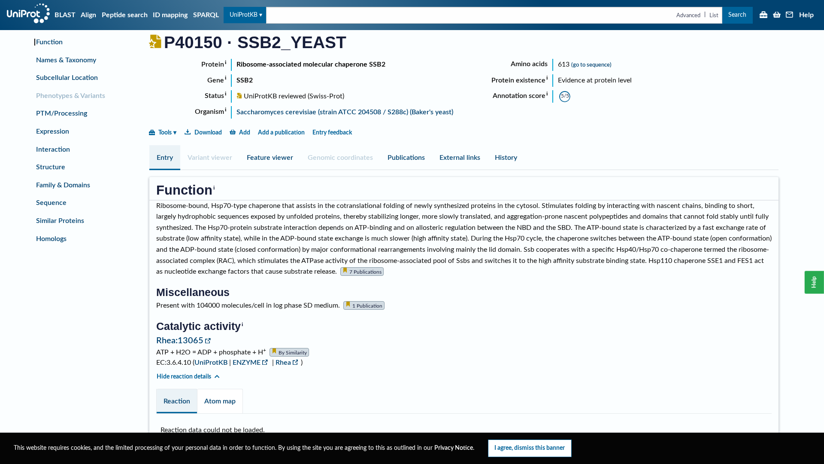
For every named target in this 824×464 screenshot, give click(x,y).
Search (737, 15)
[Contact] (790, 15)
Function (49, 42)
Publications (406, 157)
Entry (165, 157)
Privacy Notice (453, 448)
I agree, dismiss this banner (529, 448)
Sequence (51, 202)
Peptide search (125, 15)
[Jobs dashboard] (763, 15)
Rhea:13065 (179, 340)
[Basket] (777, 15)
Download (208, 132)
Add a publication (281, 132)
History (506, 157)
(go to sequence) (591, 64)
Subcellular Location (67, 77)
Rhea (283, 362)
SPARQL (206, 15)
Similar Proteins (60, 220)
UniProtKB (244, 15)
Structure (50, 167)
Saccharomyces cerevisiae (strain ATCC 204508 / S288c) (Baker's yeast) (344, 112)
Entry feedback (332, 132)
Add (244, 132)
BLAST (65, 15)
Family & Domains (63, 185)
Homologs (51, 238)
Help (806, 15)
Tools (165, 132)
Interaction (53, 149)
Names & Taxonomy (66, 60)
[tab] (164, 157)
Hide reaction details (184, 376)
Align (88, 15)
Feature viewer (270, 157)
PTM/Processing (61, 113)
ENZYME (247, 362)
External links (459, 157)
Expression (52, 131)
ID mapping (170, 15)
